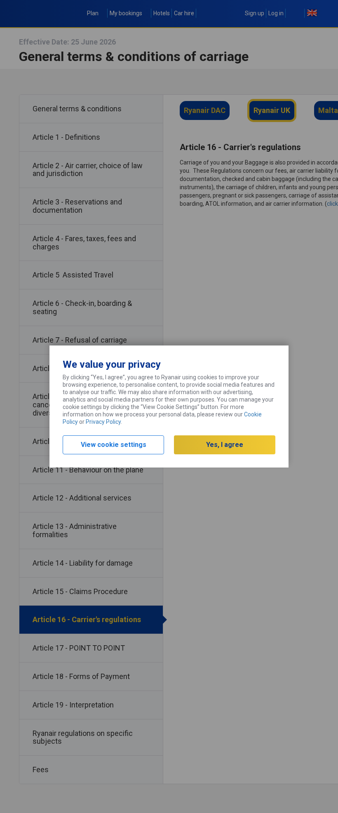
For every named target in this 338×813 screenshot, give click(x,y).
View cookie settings (113, 445)
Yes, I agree (224, 445)
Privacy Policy (103, 421)
